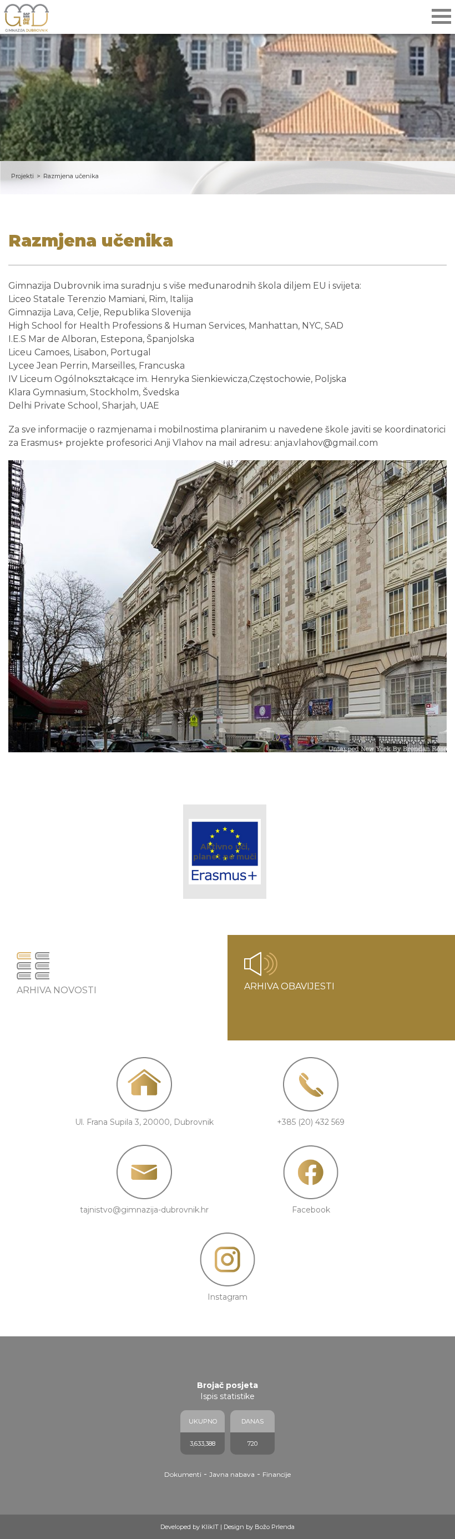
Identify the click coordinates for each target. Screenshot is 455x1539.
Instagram (227, 1297)
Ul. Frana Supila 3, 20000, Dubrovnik (144, 1122)
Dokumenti (182, 1474)
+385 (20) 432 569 (311, 1122)
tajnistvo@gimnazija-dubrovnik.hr (144, 1210)
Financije (276, 1474)
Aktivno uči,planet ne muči (224, 852)
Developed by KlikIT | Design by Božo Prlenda (227, 1527)
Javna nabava (232, 1474)
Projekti (22, 176)
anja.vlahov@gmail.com (326, 442)
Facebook (311, 1210)
